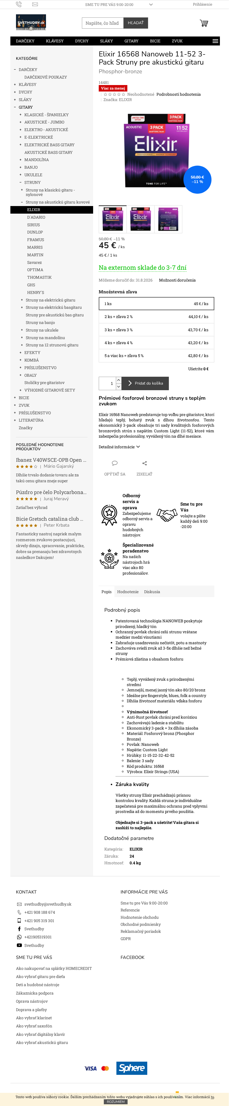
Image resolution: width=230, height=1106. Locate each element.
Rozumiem (116, 1102)
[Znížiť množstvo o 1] (118, 386)
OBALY (30, 375)
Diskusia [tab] (152, 591)
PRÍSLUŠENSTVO (40, 367)
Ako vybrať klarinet (34, 1017)
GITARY (26, 107)
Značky (26, 427)
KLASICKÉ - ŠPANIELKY (46, 114)
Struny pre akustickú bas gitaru (55, 314)
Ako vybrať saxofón (34, 1026)
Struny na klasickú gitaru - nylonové (50, 192)
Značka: (118, 99)
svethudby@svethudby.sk (48, 904)
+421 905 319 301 (39, 920)
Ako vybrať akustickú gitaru (42, 1042)
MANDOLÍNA (36, 159)
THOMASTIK (39, 277)
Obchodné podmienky (141, 924)
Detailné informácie (117, 446)
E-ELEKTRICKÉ (38, 137)
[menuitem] (25, 40)
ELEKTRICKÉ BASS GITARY (49, 144)
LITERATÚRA (31, 420)
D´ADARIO (36, 217)
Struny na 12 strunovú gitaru (52, 345)
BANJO (31, 167)
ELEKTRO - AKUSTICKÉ (46, 129)
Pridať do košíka (149, 383)
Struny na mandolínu (45, 337)
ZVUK (24, 405)
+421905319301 (38, 937)
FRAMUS (35, 239)
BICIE (24, 397)
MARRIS (35, 247)
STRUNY (32, 182)
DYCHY (25, 92)
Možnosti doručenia (177, 280)
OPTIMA (35, 269)
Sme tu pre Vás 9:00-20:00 (109, 4)
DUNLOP (35, 232)
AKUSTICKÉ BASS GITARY (48, 152)
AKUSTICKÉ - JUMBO (44, 122)
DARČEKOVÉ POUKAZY (45, 77)
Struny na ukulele (42, 330)
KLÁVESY (27, 84)
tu (212, 1096)
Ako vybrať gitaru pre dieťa (40, 976)
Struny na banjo (40, 322)
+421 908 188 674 (39, 912)
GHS (31, 284)
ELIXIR (33, 209)
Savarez (34, 262)
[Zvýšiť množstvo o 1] (118, 380)
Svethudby (34, 928)
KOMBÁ (31, 360)
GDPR (126, 938)
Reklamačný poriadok (141, 931)
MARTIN (35, 254)
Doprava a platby (31, 1009)
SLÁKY (25, 99)
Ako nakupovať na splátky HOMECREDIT (54, 968)
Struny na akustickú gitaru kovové (58, 202)
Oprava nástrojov (32, 1001)
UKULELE (33, 174)
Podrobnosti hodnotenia (179, 94)
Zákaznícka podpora (35, 993)
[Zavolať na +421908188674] (24, 3)
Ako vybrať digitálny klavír (40, 1034)
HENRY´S (35, 292)
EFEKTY (32, 352)
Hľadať (136, 23)
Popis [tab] (107, 591)
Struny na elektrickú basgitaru (54, 307)
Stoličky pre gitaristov (44, 382)
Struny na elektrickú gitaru (50, 300)
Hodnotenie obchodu (140, 917)
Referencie (130, 910)
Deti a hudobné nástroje (37, 984)
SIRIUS (33, 224)
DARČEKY (28, 69)
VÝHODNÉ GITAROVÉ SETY (49, 390)
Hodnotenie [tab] (128, 591)
